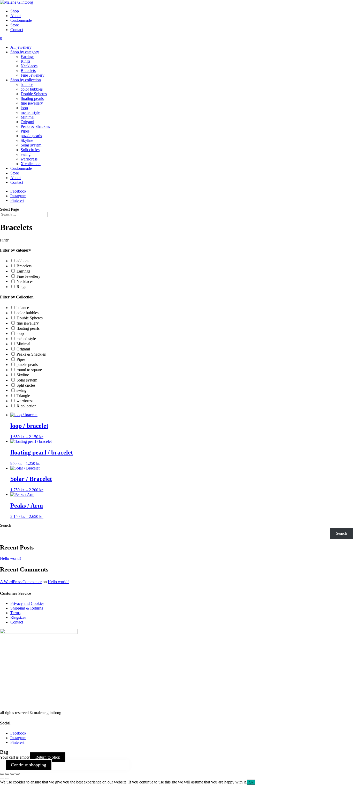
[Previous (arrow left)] (2, 778)
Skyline (27, 140)
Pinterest (17, 200)
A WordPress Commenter (21, 581)
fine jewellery (32, 103)
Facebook (18, 191)
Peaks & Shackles (35, 126)
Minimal (27, 117)
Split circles (30, 150)
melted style (30, 112)
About (15, 15)
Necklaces (29, 66)
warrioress (29, 159)
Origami (27, 122)
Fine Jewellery (32, 75)
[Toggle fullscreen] (7, 774)
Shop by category (24, 52)
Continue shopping (28, 764)
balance (27, 84)
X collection (31, 164)
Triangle (23, 395)
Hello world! (10, 558)
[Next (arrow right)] (7, 778)
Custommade (21, 20)
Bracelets (28, 70)
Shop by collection (25, 80)
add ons (23, 261)
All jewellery (21, 47)
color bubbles (32, 89)
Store (14, 25)
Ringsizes (18, 617)
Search (5, 525)
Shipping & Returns (26, 608)
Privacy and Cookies (27, 603)
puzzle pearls (31, 136)
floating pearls (32, 98)
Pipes (25, 131)
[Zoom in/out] (2, 774)
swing (25, 154)
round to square (29, 370)
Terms (15, 613)
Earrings (27, 56)
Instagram (18, 196)
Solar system (31, 145)
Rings (25, 61)
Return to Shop (47, 757)
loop (24, 108)
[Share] (12, 774)
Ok (251, 782)
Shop (14, 11)
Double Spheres (34, 94)
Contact (16, 29)
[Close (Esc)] (18, 774)
